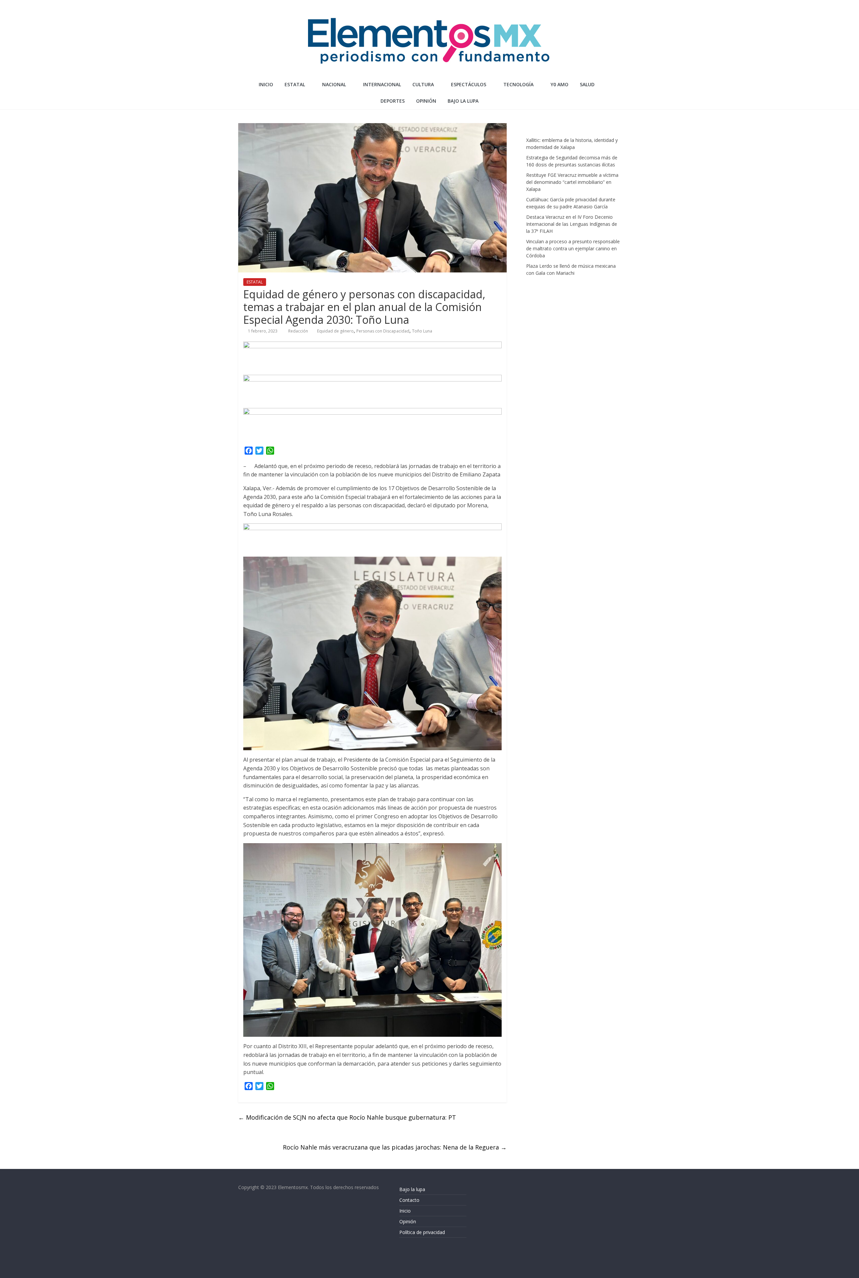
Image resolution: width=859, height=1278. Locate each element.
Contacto (409, 1200)
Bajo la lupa (463, 101)
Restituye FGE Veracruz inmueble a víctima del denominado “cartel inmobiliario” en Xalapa (572, 182)
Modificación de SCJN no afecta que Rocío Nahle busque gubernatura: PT (347, 1117)
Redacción (298, 331)
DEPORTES (393, 101)
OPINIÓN (426, 101)
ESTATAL (295, 84)
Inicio (266, 84)
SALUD (587, 84)
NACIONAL (334, 84)
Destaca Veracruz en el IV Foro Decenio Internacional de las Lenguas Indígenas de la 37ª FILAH (571, 224)
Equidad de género (335, 331)
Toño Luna (422, 331)
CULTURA (423, 84)
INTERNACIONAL (382, 84)
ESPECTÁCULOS (468, 84)
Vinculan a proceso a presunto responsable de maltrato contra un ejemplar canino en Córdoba (573, 248)
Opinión (407, 1221)
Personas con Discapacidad (382, 331)
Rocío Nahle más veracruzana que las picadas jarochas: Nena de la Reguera (395, 1147)
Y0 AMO (559, 84)
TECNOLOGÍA (518, 84)
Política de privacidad (422, 1232)
